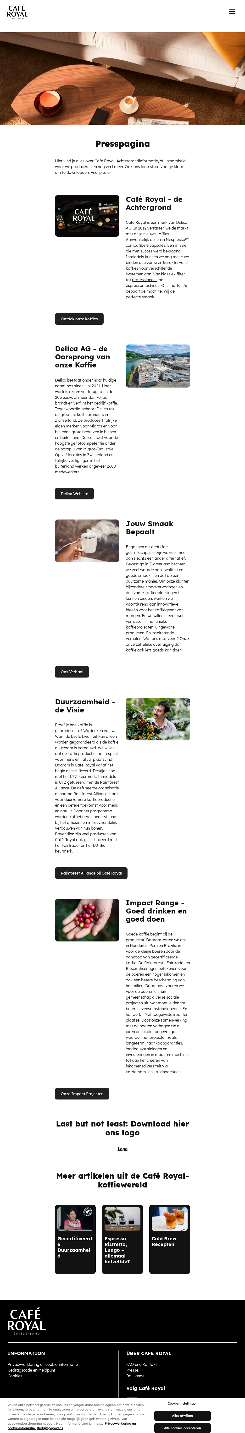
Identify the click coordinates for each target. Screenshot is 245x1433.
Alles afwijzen (182, 1415)
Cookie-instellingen (182, 1404)
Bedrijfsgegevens (50, 1428)
